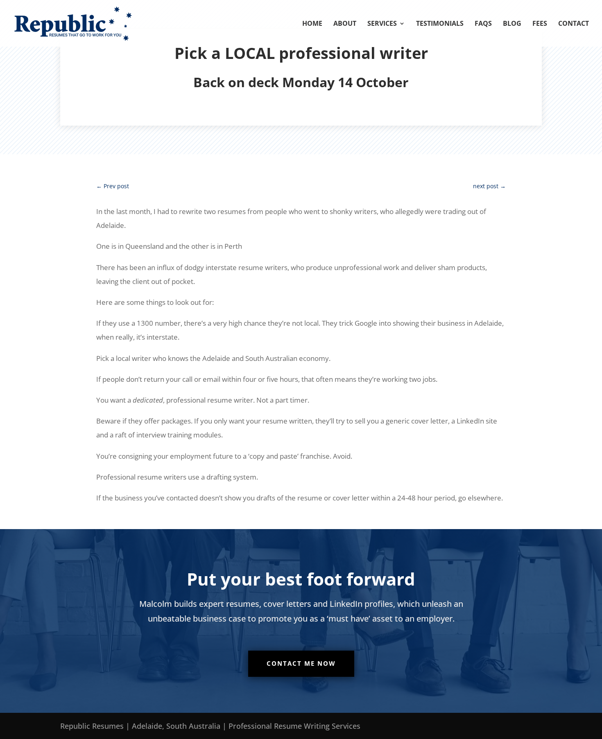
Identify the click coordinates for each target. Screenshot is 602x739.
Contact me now (301, 663)
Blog (512, 24)
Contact (573, 24)
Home (312, 24)
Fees (539, 24)
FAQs (483, 24)
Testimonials (440, 24)
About (344, 24)
